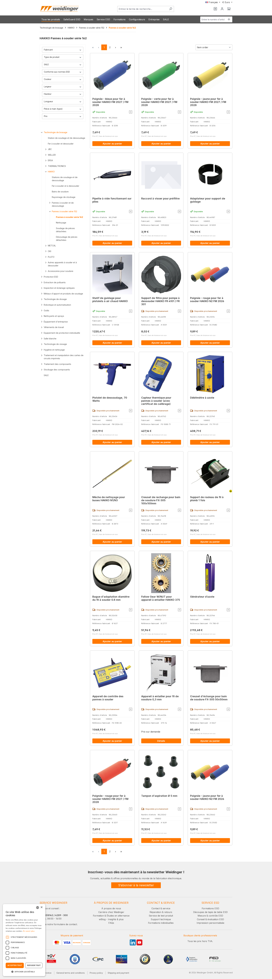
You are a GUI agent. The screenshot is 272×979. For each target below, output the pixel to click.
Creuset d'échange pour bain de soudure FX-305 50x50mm (209, 698)
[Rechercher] (170, 9)
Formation (98, 915)
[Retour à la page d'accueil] (59, 9)
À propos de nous (111, 908)
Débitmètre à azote (202, 397)
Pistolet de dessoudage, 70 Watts (109, 399)
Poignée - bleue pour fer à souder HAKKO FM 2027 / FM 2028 (110, 102)
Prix (45, 116)
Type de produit (51, 57)
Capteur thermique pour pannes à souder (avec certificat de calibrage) (156, 400)
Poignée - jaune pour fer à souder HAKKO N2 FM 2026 (207, 797)
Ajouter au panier (112, 143)
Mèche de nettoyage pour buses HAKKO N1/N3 (108, 499)
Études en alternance (118, 915)
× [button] (41, 907)
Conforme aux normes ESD (57, 72)
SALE (46, 64)
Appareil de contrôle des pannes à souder (107, 698)
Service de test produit (161, 915)
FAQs (111, 922)
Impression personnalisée (210, 922)
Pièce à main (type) (53, 109)
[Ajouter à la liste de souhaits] (130, 112)
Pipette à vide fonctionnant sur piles (111, 200)
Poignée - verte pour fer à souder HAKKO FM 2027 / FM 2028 (159, 102)
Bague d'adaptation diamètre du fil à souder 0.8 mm (110, 598)
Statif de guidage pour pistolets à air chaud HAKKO (110, 300)
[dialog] (24, 940)
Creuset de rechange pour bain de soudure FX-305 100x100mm (160, 500)
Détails (161, 740)
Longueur (48, 101)
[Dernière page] (121, 47)
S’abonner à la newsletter (136, 885)
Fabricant (48, 49)
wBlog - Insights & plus (111, 919)
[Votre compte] (222, 9)
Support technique (161, 919)
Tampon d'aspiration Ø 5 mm (159, 795)
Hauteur (47, 94)
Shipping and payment (118, 973)
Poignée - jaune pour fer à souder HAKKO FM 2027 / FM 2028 (208, 102)
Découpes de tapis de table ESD (210, 912)
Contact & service (160, 908)
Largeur (47, 86)
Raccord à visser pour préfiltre (160, 198)
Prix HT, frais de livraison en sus (105, 136)
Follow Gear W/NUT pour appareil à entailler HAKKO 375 (160, 598)
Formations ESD (210, 908)
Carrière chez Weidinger (111, 912)
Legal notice (45, 973)
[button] (24, 971)
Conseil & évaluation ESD (210, 919)
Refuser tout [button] (34, 965)
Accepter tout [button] (15, 965)
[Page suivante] (115, 47)
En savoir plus (29, 931)
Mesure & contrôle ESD (210, 915)
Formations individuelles (161, 922)
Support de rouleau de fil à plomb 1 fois (207, 499)
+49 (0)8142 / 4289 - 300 (54, 915)
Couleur (47, 79)
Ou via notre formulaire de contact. (58, 924)
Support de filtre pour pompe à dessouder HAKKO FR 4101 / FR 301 (160, 301)
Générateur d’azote (202, 596)
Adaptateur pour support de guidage (207, 200)
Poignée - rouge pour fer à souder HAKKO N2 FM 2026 (207, 300)
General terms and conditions (70, 973)
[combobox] (142, 9)
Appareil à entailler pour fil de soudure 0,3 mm (160, 698)
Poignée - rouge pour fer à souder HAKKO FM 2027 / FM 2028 (110, 799)
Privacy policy (96, 973)
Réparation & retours (161, 912)
